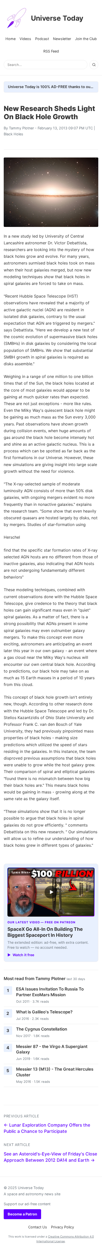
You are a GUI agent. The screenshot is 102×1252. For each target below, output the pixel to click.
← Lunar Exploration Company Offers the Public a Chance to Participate (47, 1128)
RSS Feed (51, 51)
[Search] (93, 64)
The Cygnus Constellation (41, 1029)
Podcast (42, 39)
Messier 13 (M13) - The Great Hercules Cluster (54, 1072)
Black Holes (13, 134)
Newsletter (62, 39)
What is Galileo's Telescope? (44, 1011)
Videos (25, 39)
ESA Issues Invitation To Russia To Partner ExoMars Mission (50, 992)
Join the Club (86, 39)
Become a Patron (22, 1214)
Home (10, 39)
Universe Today (57, 18)
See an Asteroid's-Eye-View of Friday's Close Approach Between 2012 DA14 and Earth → (50, 1157)
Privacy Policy (62, 1227)
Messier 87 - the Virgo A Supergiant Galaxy (51, 1049)
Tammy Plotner (21, 128)
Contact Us (37, 1227)
